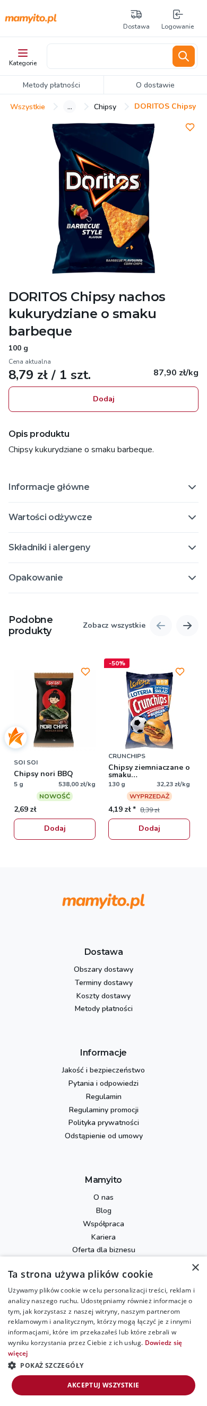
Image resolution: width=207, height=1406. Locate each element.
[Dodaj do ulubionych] (190, 127)
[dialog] (103, 1331)
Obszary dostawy (103, 969)
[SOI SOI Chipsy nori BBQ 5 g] (55, 710)
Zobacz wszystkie (114, 625)
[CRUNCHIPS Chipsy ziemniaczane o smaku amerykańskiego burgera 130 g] (149, 710)
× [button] (195, 1268)
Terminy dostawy (104, 983)
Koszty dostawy (103, 996)
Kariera (103, 1237)
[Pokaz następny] (187, 625)
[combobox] (107, 56)
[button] (103, 487)
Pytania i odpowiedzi (103, 1083)
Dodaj (104, 399)
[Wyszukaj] (183, 56)
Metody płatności (104, 1009)
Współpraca (103, 1224)
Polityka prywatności (103, 1123)
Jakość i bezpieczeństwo (103, 1070)
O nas (103, 1197)
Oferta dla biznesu (103, 1250)
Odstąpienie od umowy (104, 1136)
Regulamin (104, 1097)
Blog (103, 1211)
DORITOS (37, 296)
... (69, 106)
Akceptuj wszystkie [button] (103, 1385)
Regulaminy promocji (104, 1110)
